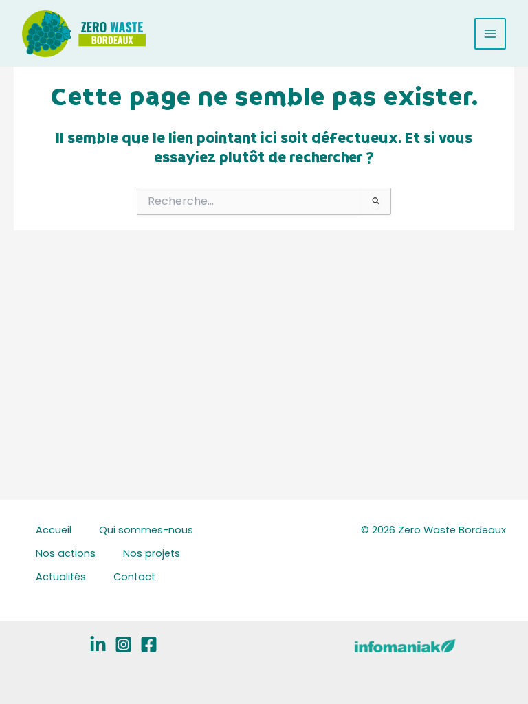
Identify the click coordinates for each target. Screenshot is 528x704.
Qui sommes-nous (146, 530)
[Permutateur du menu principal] (490, 34)
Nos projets (151, 553)
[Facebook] (148, 644)
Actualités (61, 577)
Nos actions (66, 553)
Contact (134, 577)
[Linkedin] (98, 644)
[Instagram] (123, 644)
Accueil (54, 530)
